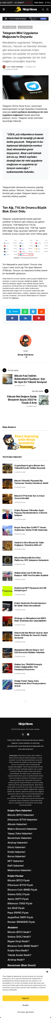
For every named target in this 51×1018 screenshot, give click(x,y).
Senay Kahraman (25, 354)
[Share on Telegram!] (33, 311)
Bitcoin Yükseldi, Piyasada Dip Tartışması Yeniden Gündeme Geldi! (31, 481)
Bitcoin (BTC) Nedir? (19, 932)
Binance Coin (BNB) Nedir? (23, 945)
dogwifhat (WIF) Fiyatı (20, 917)
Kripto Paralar (16, 875)
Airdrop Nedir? (16, 959)
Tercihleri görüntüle (25, 1012)
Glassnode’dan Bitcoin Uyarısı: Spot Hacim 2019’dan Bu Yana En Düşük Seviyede (31, 635)
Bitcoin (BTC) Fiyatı (19, 880)
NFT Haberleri (16, 861)
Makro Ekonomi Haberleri (22, 828)
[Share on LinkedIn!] (25, 318)
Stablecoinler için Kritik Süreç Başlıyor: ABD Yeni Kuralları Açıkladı (31, 574)
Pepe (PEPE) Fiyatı (18, 912)
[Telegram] (28, 734)
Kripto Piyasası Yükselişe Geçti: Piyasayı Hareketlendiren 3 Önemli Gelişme (30, 513)
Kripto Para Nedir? (18, 950)
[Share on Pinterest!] (39, 318)
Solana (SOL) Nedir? (19, 936)
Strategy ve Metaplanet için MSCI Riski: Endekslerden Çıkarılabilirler (30, 619)
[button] (47, 971)
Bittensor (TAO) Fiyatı (20, 903)
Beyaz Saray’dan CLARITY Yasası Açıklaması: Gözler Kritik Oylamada (30, 528)
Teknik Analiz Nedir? (19, 955)
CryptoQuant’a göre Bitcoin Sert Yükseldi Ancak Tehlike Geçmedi (29, 466)
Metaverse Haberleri (19, 870)
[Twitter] (23, 734)
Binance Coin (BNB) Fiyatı (22, 889)
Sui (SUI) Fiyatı (16, 908)
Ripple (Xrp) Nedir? (19, 941)
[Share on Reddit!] (41, 311)
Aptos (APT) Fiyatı (18, 898)
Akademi (13, 927)
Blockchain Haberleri (19, 837)
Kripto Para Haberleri (20, 810)
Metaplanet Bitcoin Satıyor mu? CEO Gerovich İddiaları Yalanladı (29, 651)
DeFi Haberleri (16, 865)
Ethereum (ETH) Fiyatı (20, 885)
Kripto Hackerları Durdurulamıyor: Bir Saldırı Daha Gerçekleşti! (30, 604)
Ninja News (25, 724)
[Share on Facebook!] (12, 318)
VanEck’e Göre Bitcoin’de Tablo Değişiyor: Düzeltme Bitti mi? (29, 543)
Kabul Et (25, 998)
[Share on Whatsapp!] (25, 311)
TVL (16, 231)
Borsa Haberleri (17, 856)
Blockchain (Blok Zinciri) (22, 965)
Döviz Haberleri (16, 847)
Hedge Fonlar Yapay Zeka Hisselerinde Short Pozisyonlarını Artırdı (30, 683)
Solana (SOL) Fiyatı (19, 894)
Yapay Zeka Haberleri (20, 833)
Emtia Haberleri (16, 851)
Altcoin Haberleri (25, 27)
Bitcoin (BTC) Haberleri (21, 814)
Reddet (26, 1005)
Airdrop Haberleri (17, 842)
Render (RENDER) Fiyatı (21, 921)
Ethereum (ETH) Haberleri (22, 819)
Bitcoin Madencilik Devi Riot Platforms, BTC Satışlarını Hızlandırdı (31, 558)
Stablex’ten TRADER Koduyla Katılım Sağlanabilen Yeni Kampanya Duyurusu (28, 667)
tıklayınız (15, 298)
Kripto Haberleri (9, 27)
